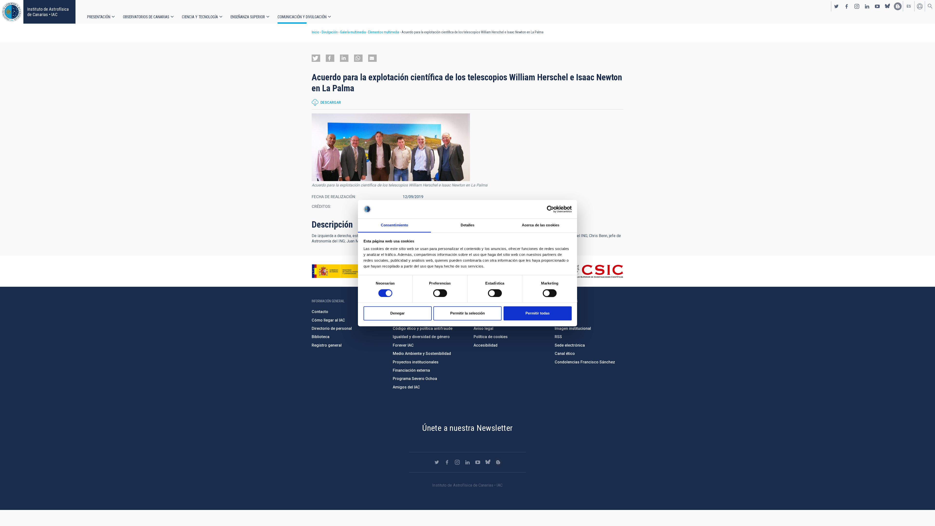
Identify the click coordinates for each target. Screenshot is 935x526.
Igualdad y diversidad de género (421, 336)
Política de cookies (491, 336)
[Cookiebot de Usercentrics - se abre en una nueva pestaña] (550, 209)
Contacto (320, 311)
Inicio (315, 32)
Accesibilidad (485, 345)
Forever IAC (403, 345)
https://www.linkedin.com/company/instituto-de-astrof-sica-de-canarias (867, 6)
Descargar (330, 102)
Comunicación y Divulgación (302, 17)
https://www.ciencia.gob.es (339, 271)
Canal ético (565, 353)
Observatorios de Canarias (146, 17)
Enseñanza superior (248, 17)
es (909, 6)
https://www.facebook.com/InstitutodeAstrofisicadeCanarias (847, 6)
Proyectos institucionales (416, 362)
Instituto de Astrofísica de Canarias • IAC (48, 12)
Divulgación (330, 32)
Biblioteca (320, 336)
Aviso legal (483, 328)
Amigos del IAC (406, 387)
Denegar (397, 313)
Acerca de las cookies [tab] (540, 225)
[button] (316, 58)
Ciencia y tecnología (200, 17)
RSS (558, 336)
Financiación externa (411, 370)
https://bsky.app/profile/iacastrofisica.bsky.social (887, 6)
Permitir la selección (467, 313)
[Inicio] (11, 12)
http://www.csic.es (596, 271)
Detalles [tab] (468, 225)
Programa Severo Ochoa (415, 378)
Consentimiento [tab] (394, 225)
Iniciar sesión (920, 6)
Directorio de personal (332, 328)
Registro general (327, 345)
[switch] (440, 293)
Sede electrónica (570, 345)
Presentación (98, 17)
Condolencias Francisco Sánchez (585, 362)
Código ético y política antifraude (422, 328)
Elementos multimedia (383, 32)
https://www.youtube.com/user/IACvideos (877, 6)
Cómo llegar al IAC (328, 320)
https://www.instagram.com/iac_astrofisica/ (857, 6)
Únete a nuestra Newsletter (467, 428)
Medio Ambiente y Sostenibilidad (422, 353)
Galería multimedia (353, 32)
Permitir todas (537, 313)
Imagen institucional (573, 328)
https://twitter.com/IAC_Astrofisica (836, 6)
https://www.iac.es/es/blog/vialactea (898, 6)
